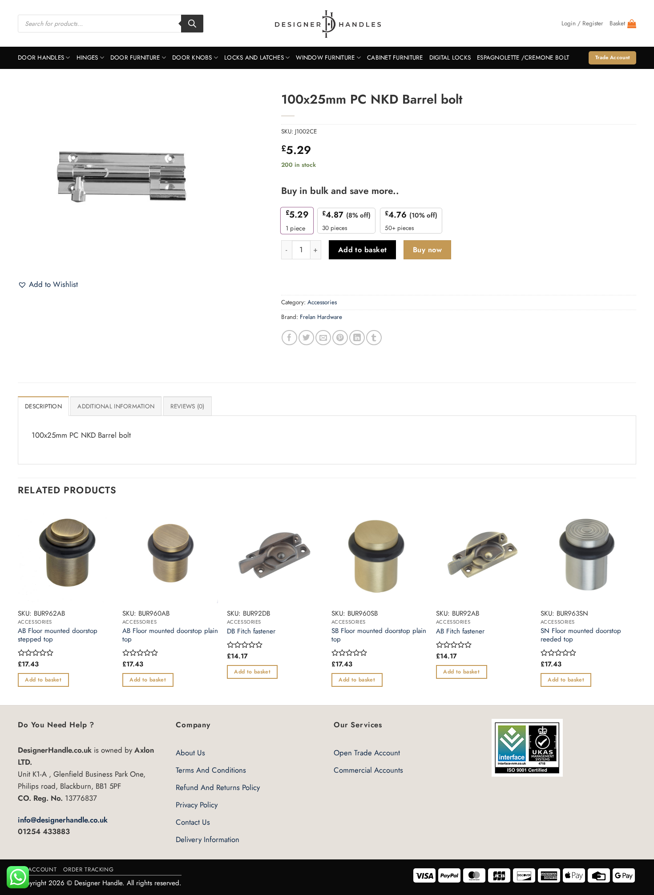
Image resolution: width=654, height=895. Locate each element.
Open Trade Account (367, 752)
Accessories (322, 302)
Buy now (427, 250)
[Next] (635, 605)
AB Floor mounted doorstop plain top (170, 635)
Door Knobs (192, 57)
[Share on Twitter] (306, 338)
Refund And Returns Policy (218, 787)
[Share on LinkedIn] (357, 338)
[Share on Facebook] (289, 338)
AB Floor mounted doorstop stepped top (57, 635)
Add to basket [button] (43, 680)
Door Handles (41, 57)
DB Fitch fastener (251, 631)
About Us (190, 752)
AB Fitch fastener (460, 631)
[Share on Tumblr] (374, 338)
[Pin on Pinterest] (340, 338)
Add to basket (362, 250)
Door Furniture (135, 57)
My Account (37, 869)
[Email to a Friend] (323, 338)
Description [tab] (43, 406)
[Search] (192, 23)
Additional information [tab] (115, 406)
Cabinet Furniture (395, 57)
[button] (582, 24)
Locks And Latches (254, 57)
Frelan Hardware (321, 317)
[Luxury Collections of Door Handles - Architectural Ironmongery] (327, 23)
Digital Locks (450, 57)
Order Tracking (88, 869)
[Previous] (18, 605)
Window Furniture (325, 57)
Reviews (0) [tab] (187, 406)
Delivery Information (207, 839)
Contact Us (193, 822)
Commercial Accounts (368, 770)
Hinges (87, 57)
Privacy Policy (197, 804)
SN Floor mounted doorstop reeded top (581, 635)
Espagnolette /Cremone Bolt (523, 57)
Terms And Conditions (211, 770)
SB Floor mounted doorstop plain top (378, 635)
